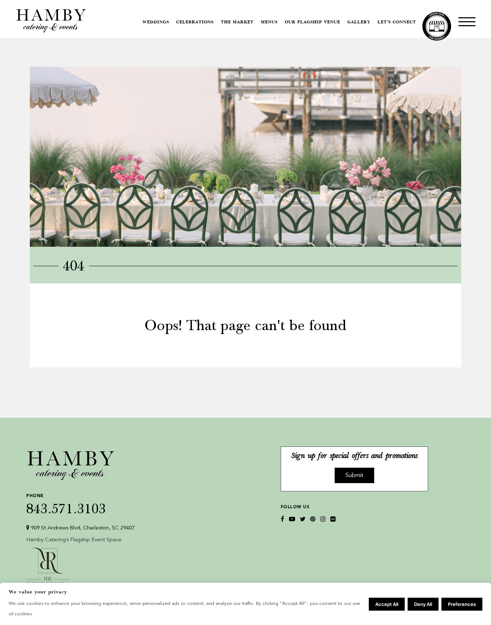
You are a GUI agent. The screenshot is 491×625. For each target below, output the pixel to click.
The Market (237, 22)
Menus (269, 22)
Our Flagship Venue (312, 22)
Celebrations (195, 22)
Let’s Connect (396, 22)
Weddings (155, 22)
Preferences (462, 604)
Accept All (386, 604)
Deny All (423, 604)
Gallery (358, 22)
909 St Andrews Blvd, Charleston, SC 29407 (82, 528)
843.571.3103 (66, 504)
